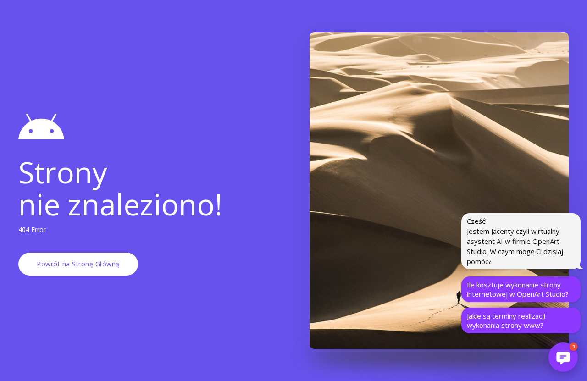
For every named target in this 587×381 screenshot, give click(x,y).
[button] (563, 357)
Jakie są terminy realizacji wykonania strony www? (506, 320)
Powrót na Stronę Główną (78, 264)
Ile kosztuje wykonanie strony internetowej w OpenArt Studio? (518, 289)
